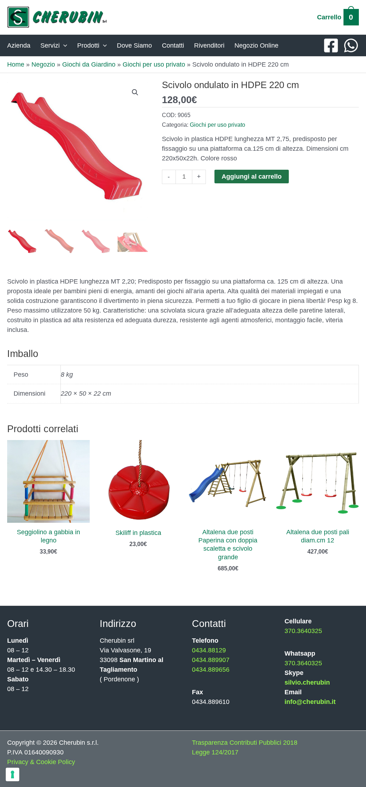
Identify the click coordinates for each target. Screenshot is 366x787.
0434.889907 (210, 659)
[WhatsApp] (351, 45)
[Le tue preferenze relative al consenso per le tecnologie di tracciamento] (12, 774)
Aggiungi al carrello (252, 176)
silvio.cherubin (307, 682)
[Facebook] (331, 45)
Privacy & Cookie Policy (41, 762)
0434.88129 (209, 650)
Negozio (43, 64)
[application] (63, 45)
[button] (135, 92)
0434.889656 (210, 669)
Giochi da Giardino (88, 64)
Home (15, 64)
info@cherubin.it (310, 701)
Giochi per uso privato (154, 64)
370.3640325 (303, 630)
